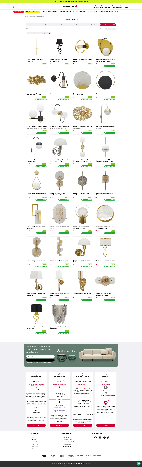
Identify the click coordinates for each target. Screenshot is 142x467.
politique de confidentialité (39, 362)
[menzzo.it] (76, 463)
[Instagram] (100, 438)
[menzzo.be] (84, 463)
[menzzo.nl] (79, 463)
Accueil (26, 16)
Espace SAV (36, 389)
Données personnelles (68, 444)
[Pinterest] (104, 438)
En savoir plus (36, 425)
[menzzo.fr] (71, 463)
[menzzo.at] (81, 463)
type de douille (92, 24)
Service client (35, 446)
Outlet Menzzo (66, 437)
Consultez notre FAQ (36, 412)
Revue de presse (67, 446)
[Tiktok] (108, 438)
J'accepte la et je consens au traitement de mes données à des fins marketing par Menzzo (41, 363)
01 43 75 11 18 (59, 393)
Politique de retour (36, 441)
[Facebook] (95, 438)
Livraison (34, 439)
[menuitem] (18, 12)
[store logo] (71, 7)
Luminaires (34, 16)
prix (33, 24)
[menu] (71, 12)
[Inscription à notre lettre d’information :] (40, 356)
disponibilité (48, 24)
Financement (35, 444)
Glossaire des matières (37, 448)
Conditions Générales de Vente (70, 441)
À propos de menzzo (67, 439)
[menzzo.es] (86, 463)
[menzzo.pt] (89, 463)
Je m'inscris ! (40, 360)
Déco (30, 16)
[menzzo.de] (74, 463)
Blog (33, 437)
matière (77, 24)
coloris (63, 24)
